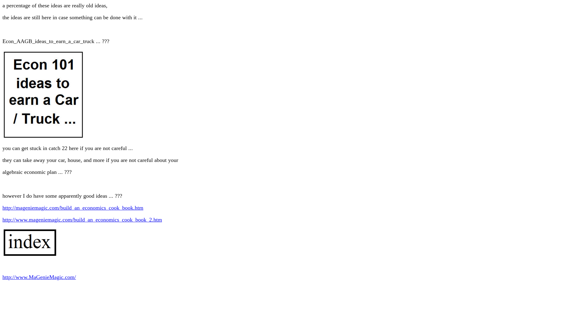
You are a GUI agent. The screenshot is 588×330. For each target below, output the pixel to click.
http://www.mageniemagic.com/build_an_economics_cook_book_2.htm (82, 220)
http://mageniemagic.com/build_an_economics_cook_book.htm (72, 208)
